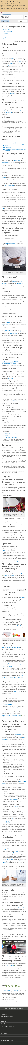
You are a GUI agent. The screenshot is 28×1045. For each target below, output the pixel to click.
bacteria (14, 281)
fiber (21, 332)
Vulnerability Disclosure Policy (8, 1026)
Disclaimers (3, 1021)
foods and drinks (9, 330)
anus (11, 63)
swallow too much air (9, 185)
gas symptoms (11, 65)
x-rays (12, 575)
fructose (15, 400)
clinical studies (21, 908)
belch (20, 61)
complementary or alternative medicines (11, 715)
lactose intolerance (7, 393)
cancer (19, 442)
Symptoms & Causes (7, 31)
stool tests (6, 575)
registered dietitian (18, 741)
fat (17, 820)
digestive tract (14, 58)
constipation (9, 243)
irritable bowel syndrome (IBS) (9, 363)
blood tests (23, 573)
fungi (11, 320)
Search (21, 18)
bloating (8, 162)
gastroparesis (6, 435)
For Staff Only (4, 1033)
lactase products (16, 707)
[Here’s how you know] (14, 13)
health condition (9, 579)
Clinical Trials (6, 38)
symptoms (22, 597)
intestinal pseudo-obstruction (10, 437)
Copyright (3, 1023)
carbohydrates (20, 283)
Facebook (9, 985)
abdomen (12, 93)
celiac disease (6, 429)
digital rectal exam (20, 561)
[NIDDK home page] (6, 17)
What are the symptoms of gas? (10, 142)
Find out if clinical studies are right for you (12, 932)
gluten (10, 848)
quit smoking (19, 625)
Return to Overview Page (19, 41)
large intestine (22, 781)
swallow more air (17, 110)
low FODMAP (10, 859)
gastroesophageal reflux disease (10, 433)
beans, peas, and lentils (8, 663)
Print (6, 985)
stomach (4, 177)
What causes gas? (7, 147)
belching (4, 162)
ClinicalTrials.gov (9, 965)
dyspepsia (17, 367)
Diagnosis (5, 33)
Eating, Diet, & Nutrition (9, 37)
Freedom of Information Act (7, 1016)
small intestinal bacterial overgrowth (13, 703)
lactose (13, 396)
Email (16, 985)
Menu (26, 18)
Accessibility (4, 1019)
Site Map (3, 1031)
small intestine (13, 333)
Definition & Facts (7, 29)
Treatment (5, 35)
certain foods (9, 112)
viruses (17, 320)
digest (21, 779)
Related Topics (4, 21)
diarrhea (14, 243)
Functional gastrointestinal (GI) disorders (11, 361)
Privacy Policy (4, 1014)
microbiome (8, 322)
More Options (19, 985)
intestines (10, 378)
